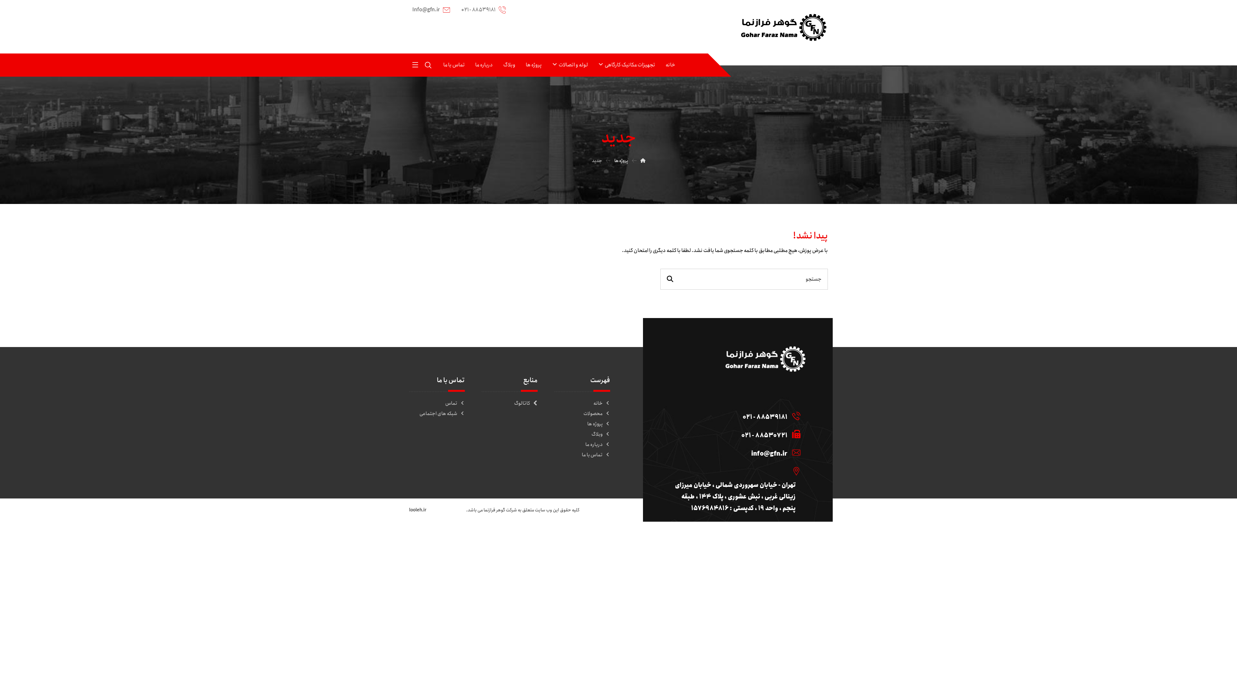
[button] (415, 64)
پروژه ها (595, 424)
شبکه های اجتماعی (438, 414)
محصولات (593, 414)
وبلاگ (597, 434)
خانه (598, 403)
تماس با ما (592, 455)
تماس (451, 403)
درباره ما (594, 445)
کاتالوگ (522, 403)
